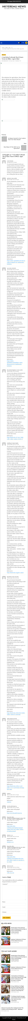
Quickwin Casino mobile (12, 178)
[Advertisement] (14, 24)
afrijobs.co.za (10, 835)
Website (4, 912)
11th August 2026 (5, 1010)
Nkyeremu (4, 54)
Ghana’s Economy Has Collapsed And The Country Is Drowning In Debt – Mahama (12, 1008)
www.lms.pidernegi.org (12, 806)
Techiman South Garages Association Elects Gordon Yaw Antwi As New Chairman (18, 998)
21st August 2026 (15, 933)
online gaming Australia (12, 718)
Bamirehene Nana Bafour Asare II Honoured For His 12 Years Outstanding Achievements (19, 930)
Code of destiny (10, 161)
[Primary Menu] (1, 42)
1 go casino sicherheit (11, 268)
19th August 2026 (15, 942)
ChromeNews (20, 1018)
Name (3, 902)
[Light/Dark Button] (19, 42)
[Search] (23, 43)
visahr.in (8, 793)
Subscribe (26, 43)
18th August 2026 (15, 981)
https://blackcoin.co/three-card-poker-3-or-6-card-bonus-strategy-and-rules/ (15, 787)
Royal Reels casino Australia (13, 576)
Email (3, 907)
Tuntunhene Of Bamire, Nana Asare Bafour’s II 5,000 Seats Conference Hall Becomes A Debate (18, 978)
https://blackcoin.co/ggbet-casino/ (15, 572)
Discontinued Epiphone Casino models (15, 370)
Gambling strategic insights (12, 443)
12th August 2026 (15, 1002)
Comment (5, 884)
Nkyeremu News (14, 6)
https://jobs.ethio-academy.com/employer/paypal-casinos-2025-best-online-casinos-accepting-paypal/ (16, 818)
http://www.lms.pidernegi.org (14, 813)
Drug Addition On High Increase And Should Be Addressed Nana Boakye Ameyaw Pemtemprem (17, 988)
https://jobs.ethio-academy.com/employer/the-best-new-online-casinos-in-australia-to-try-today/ (16, 847)
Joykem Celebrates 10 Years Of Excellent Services (18, 940)
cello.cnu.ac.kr (10, 865)
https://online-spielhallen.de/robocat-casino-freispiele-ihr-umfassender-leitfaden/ (16, 262)
